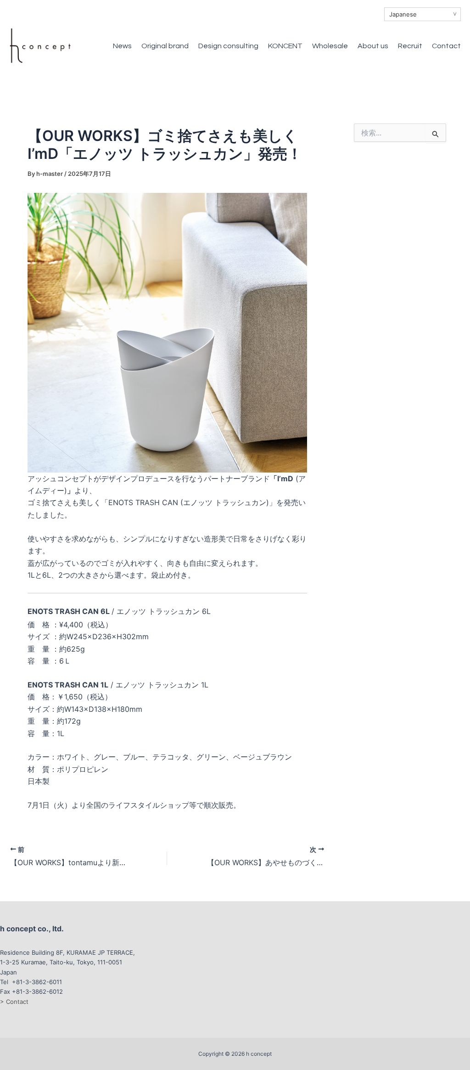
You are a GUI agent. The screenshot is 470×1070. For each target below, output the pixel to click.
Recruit (410, 46)
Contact (446, 46)
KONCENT (285, 46)
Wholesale (330, 46)
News (122, 46)
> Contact (14, 1001)
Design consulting (228, 46)
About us (373, 46)
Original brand (165, 46)
